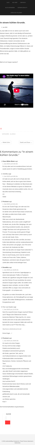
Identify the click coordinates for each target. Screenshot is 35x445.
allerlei (12, 134)
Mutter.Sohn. (5, 142)
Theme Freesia (23, 441)
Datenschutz (17, 442)
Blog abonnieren (10, 7)
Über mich (23, 2)
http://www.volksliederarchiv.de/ (12, 329)
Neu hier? (14, 2)
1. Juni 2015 (4, 27)
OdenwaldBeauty (22, 7)
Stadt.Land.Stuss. (26, 142)
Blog (8, 2)
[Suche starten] (7, 422)
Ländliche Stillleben (16, 12)
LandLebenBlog (9, 441)
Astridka (5, 174)
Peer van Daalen (8, 307)
